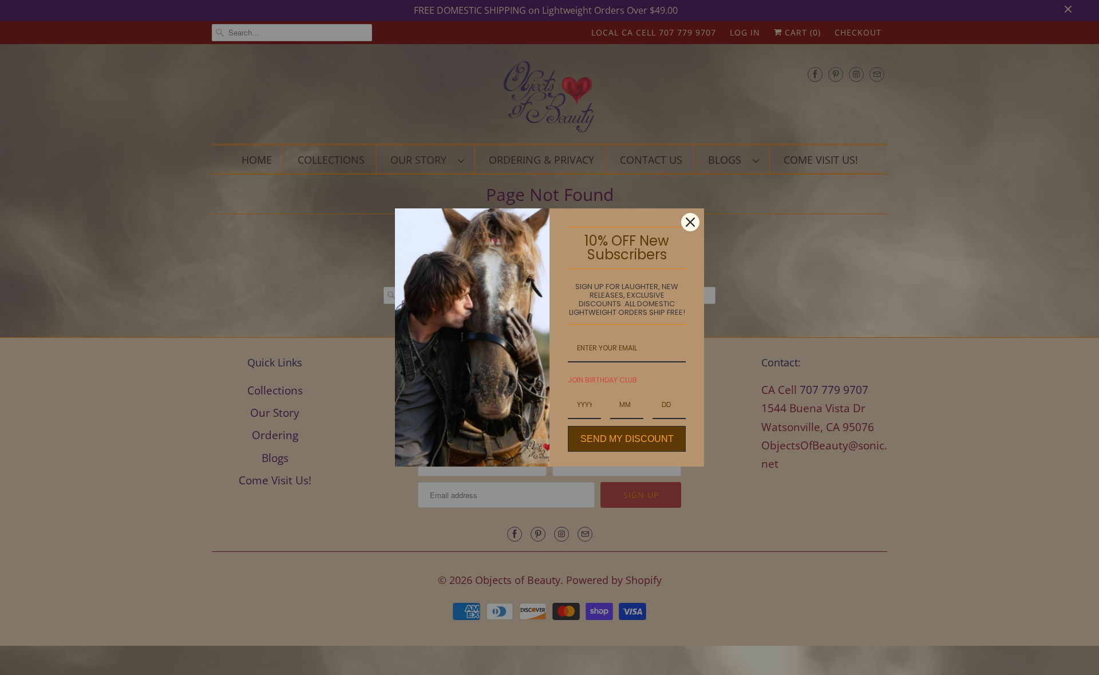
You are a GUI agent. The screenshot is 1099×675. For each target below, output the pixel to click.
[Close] (690, 222)
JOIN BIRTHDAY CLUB (602, 380)
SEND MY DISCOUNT (627, 439)
